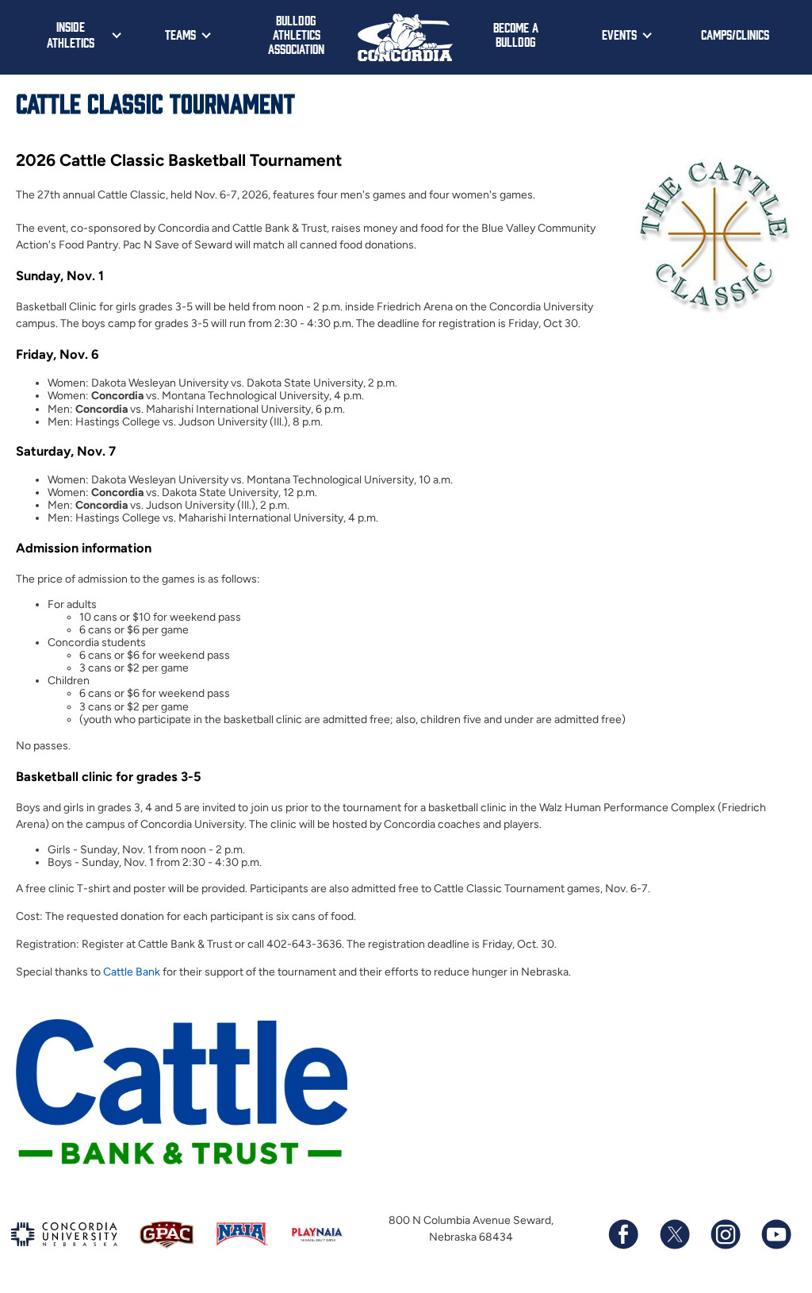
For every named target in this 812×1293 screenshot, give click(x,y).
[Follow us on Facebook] (623, 1234)
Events (619, 34)
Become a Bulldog (515, 34)
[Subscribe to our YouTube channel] (775, 1234)
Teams (180, 34)
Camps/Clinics (735, 34)
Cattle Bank (131, 972)
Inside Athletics (70, 34)
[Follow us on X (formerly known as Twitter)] (674, 1234)
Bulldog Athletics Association (296, 34)
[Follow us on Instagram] (724, 1234)
